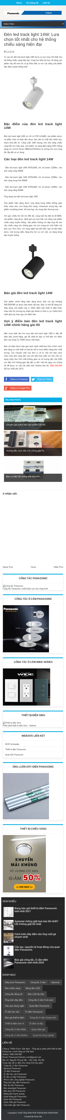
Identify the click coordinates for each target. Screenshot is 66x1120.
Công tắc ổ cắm (38, 982)
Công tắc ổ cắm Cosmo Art (43, 1017)
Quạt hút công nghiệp (43, 1035)
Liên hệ (46, 3)
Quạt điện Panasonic (39, 1006)
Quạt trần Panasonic (14, 755)
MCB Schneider (12, 744)
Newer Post (8, 567)
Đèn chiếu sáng (12, 988)
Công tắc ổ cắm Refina (16, 1035)
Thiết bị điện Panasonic (15, 749)
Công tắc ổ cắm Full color (40, 1000)
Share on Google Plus (20, 388)
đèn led (37, 124)
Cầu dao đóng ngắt (14, 1006)
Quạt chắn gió (38, 1029)
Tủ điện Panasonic (34, 1011)
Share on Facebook (19, 379)
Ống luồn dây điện (14, 1000)
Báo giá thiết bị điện (14, 1017)
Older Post (58, 567)
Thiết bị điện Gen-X (14, 1023)
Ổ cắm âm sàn (12, 1011)
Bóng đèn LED (33, 988)
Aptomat (55, 982)
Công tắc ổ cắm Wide (15, 1029)
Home (19, 3)
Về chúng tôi (32, 3)
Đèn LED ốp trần (36, 994)
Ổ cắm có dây (36, 1023)
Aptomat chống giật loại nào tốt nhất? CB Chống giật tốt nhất (36, 922)
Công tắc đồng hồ (13, 994)
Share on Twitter (44, 379)
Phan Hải (38, 1117)
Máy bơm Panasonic (15, 982)
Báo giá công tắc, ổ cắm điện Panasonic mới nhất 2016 (31, 961)
